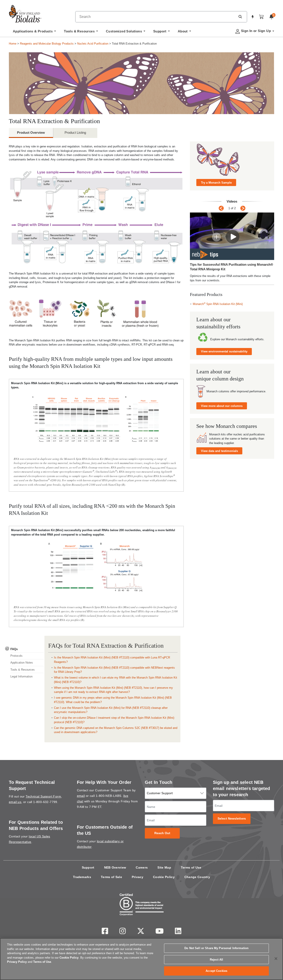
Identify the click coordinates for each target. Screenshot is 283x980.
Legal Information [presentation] (21, 676)
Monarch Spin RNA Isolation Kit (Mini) (218, 304)
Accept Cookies (216, 970)
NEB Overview (115, 867)
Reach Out (162, 833)
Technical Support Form (43, 796)
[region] (141, 959)
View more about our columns (222, 406)
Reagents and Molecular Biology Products (47, 43)
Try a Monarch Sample (216, 182)
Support (88, 867)
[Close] (276, 958)
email (81, 796)
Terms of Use (191, 867)
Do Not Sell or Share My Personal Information (216, 948)
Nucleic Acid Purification (92, 43)
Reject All (216, 959)
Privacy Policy (17, 961)
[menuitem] (34, 32)
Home (12, 43)
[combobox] (156, 16)
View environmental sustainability (224, 351)
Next (243, 208)
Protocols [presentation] (16, 655)
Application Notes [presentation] (21, 662)
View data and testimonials (219, 451)
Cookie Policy (164, 877)
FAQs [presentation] (14, 649)
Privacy (137, 877)
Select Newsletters (232, 818)
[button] (240, 16)
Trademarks (82, 877)
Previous (221, 208)
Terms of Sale (111, 877)
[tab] (24, 649)
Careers (142, 867)
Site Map (164, 867)
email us (15, 802)
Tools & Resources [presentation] (22, 669)
